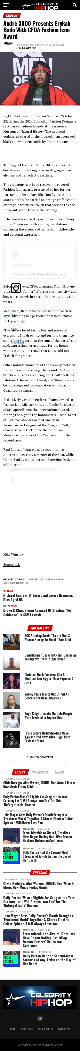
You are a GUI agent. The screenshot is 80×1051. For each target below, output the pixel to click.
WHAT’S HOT (27, 1029)
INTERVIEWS (64, 1029)
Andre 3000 (36, 579)
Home (13, 1029)
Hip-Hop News (14, 583)
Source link (11, 564)
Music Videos (45, 1029)
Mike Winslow (27, 47)
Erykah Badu (56, 579)
